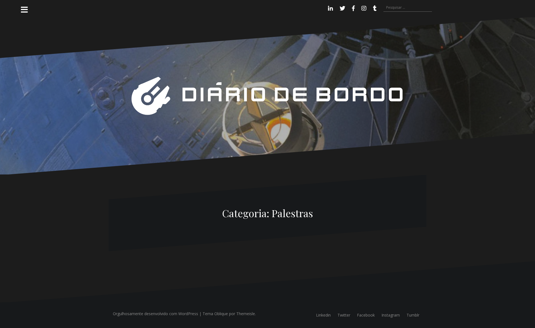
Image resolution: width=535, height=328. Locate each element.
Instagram (390, 315)
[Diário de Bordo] (267, 95)
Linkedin (323, 315)
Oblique (221, 313)
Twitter (343, 315)
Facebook (366, 315)
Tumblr (413, 315)
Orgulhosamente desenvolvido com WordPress (155, 313)
